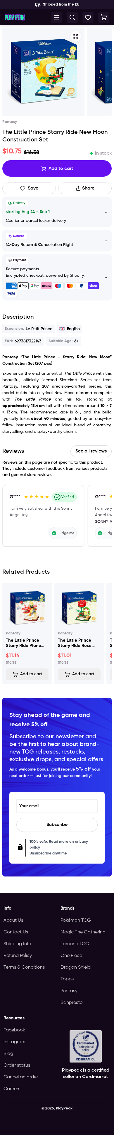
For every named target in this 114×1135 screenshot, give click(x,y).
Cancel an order (21, 1077)
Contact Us (16, 932)
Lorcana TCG (75, 944)
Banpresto (72, 1002)
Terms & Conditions (24, 967)
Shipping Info (17, 944)
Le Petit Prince (28, 329)
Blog (8, 1053)
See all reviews (91, 451)
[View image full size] (43, 71)
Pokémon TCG (76, 920)
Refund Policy (18, 955)
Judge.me (66, 533)
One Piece (71, 955)
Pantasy (69, 991)
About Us (13, 920)
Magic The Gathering (83, 932)
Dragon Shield (76, 967)
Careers (12, 1089)
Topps (67, 979)
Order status (17, 1065)
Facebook (14, 1030)
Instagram (14, 1042)
